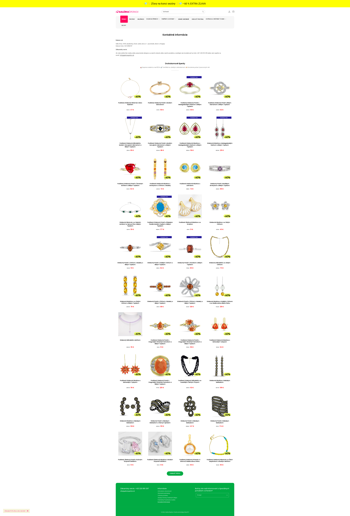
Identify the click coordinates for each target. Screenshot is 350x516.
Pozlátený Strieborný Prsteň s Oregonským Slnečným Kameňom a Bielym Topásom (160, 342)
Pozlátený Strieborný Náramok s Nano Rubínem (130, 104)
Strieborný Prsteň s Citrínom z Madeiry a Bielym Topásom (130, 263)
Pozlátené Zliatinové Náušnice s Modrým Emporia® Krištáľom (160, 460)
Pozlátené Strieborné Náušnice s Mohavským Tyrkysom (220, 341)
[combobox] (183, 12)
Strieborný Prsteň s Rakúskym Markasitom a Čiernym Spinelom (160, 422)
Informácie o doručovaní (164, 491)
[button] (153, 19)
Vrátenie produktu (163, 495)
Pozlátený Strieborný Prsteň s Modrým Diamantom (160, 104)
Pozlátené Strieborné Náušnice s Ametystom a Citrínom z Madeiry (160, 184)
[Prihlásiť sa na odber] (227, 495)
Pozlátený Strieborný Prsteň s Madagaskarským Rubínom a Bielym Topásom (189, 104)
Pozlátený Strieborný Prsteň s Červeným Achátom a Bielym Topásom (130, 184)
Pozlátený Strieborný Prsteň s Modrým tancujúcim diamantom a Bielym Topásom (160, 145)
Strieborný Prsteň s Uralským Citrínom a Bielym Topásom (160, 263)
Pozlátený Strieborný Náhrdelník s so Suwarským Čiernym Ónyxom (189, 381)
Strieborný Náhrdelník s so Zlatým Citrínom (219, 263)
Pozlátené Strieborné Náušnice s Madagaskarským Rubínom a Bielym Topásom (189, 145)
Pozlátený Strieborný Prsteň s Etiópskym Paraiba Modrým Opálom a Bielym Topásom (160, 224)
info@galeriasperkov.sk (127, 55)
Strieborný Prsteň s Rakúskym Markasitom (190, 422)
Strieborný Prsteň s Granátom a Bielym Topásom (190, 263)
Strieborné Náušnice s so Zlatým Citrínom (220, 223)
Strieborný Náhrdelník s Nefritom (130, 340)
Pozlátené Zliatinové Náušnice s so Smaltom (190, 223)
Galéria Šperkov (169, 512)
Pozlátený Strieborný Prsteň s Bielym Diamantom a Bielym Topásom (219, 104)
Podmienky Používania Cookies (166, 500)
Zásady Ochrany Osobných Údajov (167, 497)
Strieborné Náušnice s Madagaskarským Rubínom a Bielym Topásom (219, 144)
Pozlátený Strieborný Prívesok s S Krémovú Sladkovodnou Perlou (190, 460)
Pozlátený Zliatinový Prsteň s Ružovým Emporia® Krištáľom (130, 460)
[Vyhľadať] (203, 12)
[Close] (27, 511)
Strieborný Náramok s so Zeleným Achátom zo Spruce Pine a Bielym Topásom (130, 224)
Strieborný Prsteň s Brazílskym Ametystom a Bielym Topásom (220, 184)
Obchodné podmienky (164, 493)
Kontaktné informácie (164, 502)
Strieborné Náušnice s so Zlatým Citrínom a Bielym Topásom (130, 302)
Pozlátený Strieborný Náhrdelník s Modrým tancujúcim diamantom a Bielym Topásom (130, 145)
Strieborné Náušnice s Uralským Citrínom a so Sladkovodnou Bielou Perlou (220, 302)
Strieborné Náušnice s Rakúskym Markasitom (220, 381)
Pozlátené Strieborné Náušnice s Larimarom (190, 184)
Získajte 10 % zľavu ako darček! (15, 511)
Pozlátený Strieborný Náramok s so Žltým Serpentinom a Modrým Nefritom (220, 460)
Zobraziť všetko (175, 473)
